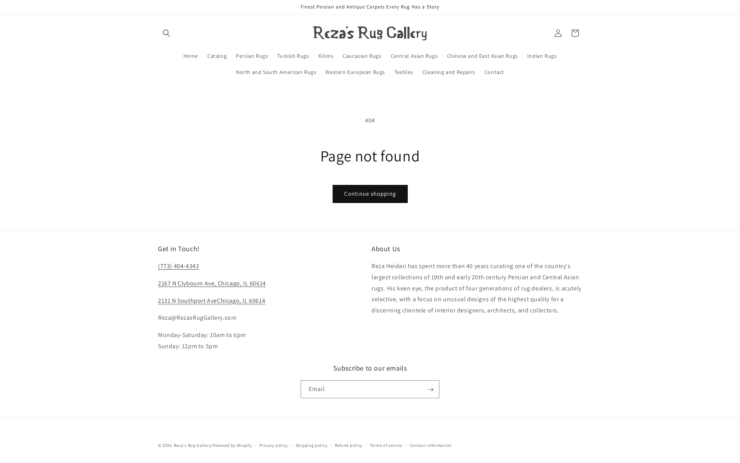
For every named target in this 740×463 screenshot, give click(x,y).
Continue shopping (370, 193)
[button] (166, 33)
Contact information (431, 445)
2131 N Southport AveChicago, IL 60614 (211, 301)
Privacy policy (273, 445)
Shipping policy (312, 445)
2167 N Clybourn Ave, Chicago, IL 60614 (212, 283)
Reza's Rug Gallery (193, 445)
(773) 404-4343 (178, 266)
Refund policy (348, 445)
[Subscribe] (430, 390)
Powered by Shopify (232, 445)
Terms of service (386, 445)
